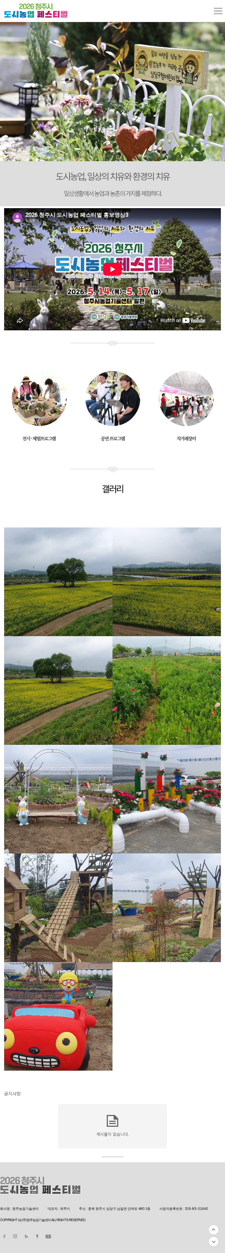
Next (211, 83)
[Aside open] (218, 11)
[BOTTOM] (213, 1241)
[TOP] (213, 1230)
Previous (13, 83)
